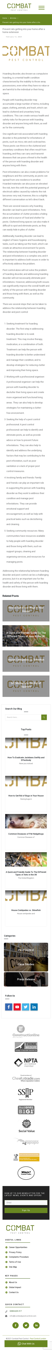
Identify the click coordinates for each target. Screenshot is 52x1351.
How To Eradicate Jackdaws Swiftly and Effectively (26, 758)
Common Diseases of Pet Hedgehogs (26, 834)
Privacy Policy (15, 1252)
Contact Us (14, 1292)
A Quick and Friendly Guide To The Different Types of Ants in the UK (26, 636)
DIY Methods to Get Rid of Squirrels (26, 686)
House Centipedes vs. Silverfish (26, 661)
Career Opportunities (18, 1247)
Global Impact (15, 1287)
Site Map (13, 1267)
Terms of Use (15, 1262)
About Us (13, 1282)
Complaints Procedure (19, 1257)
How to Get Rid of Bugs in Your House (26, 610)
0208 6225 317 (16, 1311)
